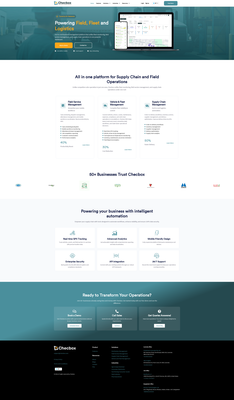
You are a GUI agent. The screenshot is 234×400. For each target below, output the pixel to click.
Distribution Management (119, 351)
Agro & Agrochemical (118, 367)
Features (98, 3)
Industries (115, 3)
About (94, 359)
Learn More (85, 145)
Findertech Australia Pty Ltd (152, 350)
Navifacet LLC (148, 374)
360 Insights (147, 360)
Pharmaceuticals (117, 377)
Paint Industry (116, 374)
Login (142, 3)
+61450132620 (148, 356)
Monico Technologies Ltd (151, 387)
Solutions (105, 3)
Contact (94, 364)
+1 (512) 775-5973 (149, 378)
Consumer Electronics (118, 369)
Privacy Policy (58, 359)
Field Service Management (120, 354)
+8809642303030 (149, 392)
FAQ (93, 367)
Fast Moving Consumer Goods (121, 372)
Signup (147, 3)
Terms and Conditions (60, 364)
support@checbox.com (61, 353)
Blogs (94, 362)
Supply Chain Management (120, 356)
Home (92, 3)
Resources (125, 3)
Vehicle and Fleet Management (121, 358)
